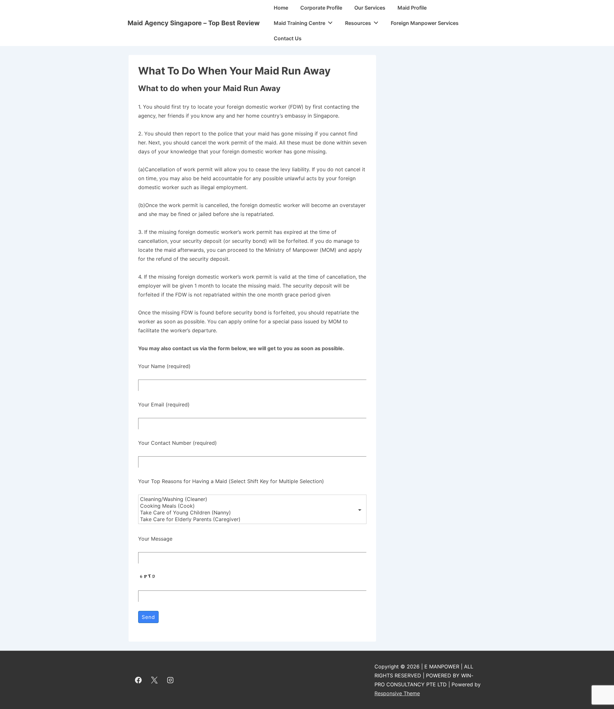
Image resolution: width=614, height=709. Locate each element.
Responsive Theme (397, 693)
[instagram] (170, 680)
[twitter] (154, 680)
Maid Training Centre (299, 23)
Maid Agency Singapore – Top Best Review (194, 23)
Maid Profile (412, 7)
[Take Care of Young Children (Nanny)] (252, 512)
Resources (358, 23)
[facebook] (138, 680)
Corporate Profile (321, 7)
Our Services (369, 7)
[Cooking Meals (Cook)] (252, 506)
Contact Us (288, 38)
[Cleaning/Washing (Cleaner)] (252, 499)
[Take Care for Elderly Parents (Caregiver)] (252, 519)
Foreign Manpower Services (425, 23)
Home (281, 7)
